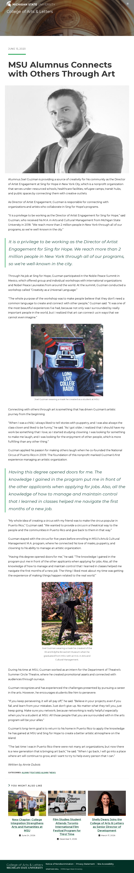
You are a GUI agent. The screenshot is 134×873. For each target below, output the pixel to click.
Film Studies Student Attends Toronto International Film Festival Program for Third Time (67, 827)
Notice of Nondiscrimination (60, 864)
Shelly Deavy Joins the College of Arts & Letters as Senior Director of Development (107, 825)
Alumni (25, 772)
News (53, 772)
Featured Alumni (39, 772)
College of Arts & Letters (30, 11)
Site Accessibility (105, 864)
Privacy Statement (85, 864)
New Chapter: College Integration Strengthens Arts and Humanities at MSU (27, 825)
